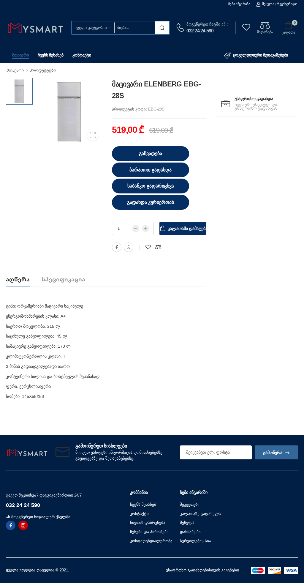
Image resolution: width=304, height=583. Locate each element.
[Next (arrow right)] (87, 428)
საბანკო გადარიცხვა (150, 185)
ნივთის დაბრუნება (147, 522)
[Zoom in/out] (224, 427)
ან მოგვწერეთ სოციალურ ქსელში (38, 517)
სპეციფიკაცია (63, 279)
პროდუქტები (43, 70)
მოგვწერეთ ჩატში (203, 24)
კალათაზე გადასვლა (200, 513)
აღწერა (18, 279)
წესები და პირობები (149, 532)
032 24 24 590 (200, 30)
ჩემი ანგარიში (239, 4)
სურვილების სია (195, 541)
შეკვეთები (190, 504)
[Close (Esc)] (227, 427)
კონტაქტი (81, 55)
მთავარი (20, 55)
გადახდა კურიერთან (150, 202)
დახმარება (190, 532)
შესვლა (268, 4)
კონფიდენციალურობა (151, 541)
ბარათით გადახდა (150, 169)
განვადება (150, 153)
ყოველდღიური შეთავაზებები (260, 55)
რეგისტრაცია (287, 4)
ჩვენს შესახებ (50, 55)
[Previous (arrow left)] (79, 428)
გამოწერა (272, 452)
